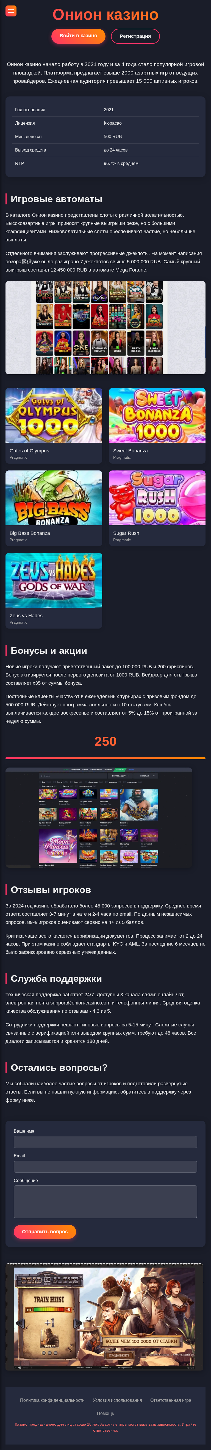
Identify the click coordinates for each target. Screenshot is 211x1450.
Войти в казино (78, 35)
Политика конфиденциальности (52, 1400)
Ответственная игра (170, 1400)
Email (19, 1156)
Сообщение (26, 1180)
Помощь (105, 1413)
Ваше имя (24, 1131)
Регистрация (135, 36)
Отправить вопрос (45, 1231)
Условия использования (117, 1400)
